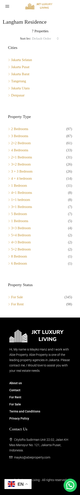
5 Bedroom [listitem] (19, 214)
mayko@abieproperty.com (32, 457)
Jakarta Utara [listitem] (20, 88)
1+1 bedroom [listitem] (20, 200)
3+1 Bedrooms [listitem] (21, 207)
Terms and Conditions (24, 411)
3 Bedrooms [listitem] (19, 136)
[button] (70, 485)
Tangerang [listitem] (18, 81)
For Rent (15, 397)
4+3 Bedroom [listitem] (21, 242)
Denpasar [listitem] (17, 95)
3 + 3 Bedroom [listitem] (21, 171)
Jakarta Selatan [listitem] (21, 60)
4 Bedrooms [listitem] (19, 150)
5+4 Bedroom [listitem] (21, 235)
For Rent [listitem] (17, 304)
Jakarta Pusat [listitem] (20, 67)
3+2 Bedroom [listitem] (21, 164)
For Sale (15, 404)
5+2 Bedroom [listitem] (21, 249)
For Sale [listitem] (17, 297)
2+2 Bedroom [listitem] (21, 143)
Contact (14, 390)
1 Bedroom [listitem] (19, 185)
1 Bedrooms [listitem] (19, 221)
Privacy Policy (19, 418)
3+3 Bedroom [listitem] (21, 228)
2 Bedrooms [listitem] (19, 129)
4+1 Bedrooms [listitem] (21, 193)
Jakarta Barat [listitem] (20, 74)
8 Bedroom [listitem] (19, 256)
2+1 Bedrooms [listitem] (21, 157)
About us (15, 383)
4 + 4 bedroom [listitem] (21, 178)
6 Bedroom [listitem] (19, 263)
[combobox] (45, 38)
